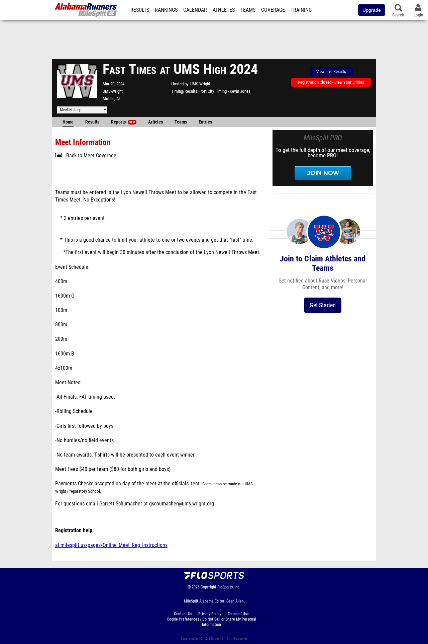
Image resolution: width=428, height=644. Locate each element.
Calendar (195, 10)
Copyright (208, 587)
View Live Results (331, 71)
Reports (123, 122)
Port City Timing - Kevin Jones (224, 91)
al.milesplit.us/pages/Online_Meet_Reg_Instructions (111, 545)
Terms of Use (238, 614)
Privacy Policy (209, 614)
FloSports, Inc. (228, 587)
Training (301, 10)
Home (68, 122)
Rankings (166, 10)
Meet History (70, 109)
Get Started (323, 305)
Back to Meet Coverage (91, 156)
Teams (247, 10)
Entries (205, 122)
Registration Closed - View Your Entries (331, 82)
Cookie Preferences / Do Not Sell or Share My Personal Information (211, 622)
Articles (155, 122)
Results (139, 10)
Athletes (224, 10)
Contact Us (183, 614)
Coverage (273, 10)
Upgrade (371, 10)
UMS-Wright (113, 91)
